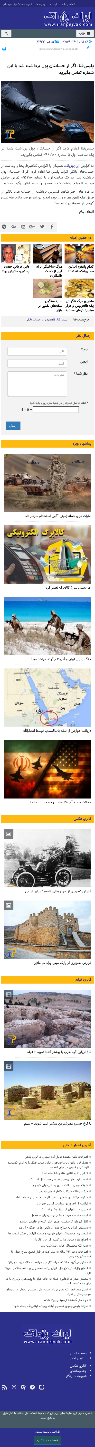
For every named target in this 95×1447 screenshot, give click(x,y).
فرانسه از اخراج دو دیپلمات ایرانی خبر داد (62, 1203)
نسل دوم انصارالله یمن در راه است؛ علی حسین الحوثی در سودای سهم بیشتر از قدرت (48, 1292)
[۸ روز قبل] (79, 253)
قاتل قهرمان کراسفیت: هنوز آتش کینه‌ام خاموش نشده (54, 1221)
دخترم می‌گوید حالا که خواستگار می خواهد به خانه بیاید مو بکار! (48, 1262)
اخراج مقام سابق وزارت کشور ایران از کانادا (61, 1239)
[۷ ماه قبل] (47, 288)
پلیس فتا (62, 319)
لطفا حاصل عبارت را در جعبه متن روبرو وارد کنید (59, 403)
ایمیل (84, 361)
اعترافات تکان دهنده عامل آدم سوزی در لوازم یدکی (56, 1156)
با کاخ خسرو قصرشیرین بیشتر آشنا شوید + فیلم (57, 1124)
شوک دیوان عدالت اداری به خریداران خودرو (60, 1185)
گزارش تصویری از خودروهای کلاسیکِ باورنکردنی (58, 891)
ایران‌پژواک (69, 17)
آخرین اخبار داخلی (77, 1145)
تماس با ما (68, 4)
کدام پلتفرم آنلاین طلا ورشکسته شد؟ (64, 1173)
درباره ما (41, 4)
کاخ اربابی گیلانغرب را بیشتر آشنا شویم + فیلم (59, 1052)
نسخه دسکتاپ (47, 1440)
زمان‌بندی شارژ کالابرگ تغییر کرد (68, 588)
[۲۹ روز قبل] (47, 697)
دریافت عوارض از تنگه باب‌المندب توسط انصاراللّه (57, 731)
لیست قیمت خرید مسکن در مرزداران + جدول (59, 1215)
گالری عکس (82, 819)
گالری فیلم (83, 980)
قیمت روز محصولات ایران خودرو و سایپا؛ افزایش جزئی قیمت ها (48, 1233)
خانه (82, 34)
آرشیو (53, 4)
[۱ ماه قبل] (47, 253)
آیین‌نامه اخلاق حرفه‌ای (17, 4)
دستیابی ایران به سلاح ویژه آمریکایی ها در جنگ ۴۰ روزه (53, 1227)
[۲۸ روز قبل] (47, 769)
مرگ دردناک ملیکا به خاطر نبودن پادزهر (63, 1191)
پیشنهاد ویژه (82, 444)
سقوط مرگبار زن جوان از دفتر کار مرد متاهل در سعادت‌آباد (52, 1197)
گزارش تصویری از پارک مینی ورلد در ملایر (62, 963)
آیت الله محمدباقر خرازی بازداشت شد (64, 1245)
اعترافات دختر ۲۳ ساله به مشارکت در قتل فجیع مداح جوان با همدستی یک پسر (51, 1254)
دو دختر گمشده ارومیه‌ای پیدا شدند (65, 1300)
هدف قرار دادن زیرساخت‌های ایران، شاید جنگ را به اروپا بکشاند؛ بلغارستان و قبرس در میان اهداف (49, 1165)
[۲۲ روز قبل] (47, 554)
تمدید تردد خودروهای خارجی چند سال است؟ (59, 1179)
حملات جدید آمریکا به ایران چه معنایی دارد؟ (60, 802)
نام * (84, 349)
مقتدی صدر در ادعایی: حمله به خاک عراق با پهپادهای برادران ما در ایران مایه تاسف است (48, 1281)
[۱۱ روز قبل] (47, 483)
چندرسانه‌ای (78, 1371)
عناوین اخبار (77, 1358)
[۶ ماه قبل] (47, 930)
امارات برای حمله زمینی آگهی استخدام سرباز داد (58, 516)
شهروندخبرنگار (76, 1376)
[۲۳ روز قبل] (47, 626)
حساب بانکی (33, 319)
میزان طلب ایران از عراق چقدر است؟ (65, 1209)
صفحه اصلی (78, 1353)
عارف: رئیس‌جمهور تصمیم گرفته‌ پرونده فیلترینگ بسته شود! (50, 1306)
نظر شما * (81, 373)
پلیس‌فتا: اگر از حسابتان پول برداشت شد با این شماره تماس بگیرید (50, 69)
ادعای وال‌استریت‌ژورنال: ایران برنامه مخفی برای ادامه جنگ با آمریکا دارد (48, 1271)
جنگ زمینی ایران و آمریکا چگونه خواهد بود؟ (61, 659)
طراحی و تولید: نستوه (47, 1431)
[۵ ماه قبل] (47, 1019)
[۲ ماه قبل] (15, 253)
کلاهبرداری (48, 319)
